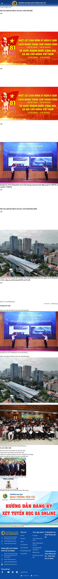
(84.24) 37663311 (12, 543)
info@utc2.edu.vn (11, 559)
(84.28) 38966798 (12, 562)
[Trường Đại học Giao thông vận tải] (29, 3)
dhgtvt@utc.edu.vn (11, 541)
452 (52, 303)
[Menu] (2, 3)
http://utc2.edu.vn (12, 564)
